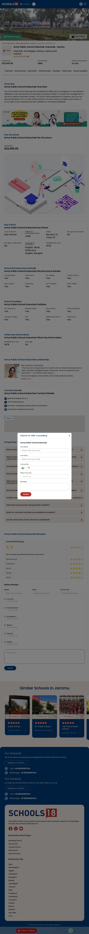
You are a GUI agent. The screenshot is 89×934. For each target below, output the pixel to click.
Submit (26, 494)
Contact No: (24, 464)
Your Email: (24, 455)
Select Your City (25, 473)
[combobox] (23, 468)
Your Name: (24, 447)
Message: (23, 482)
